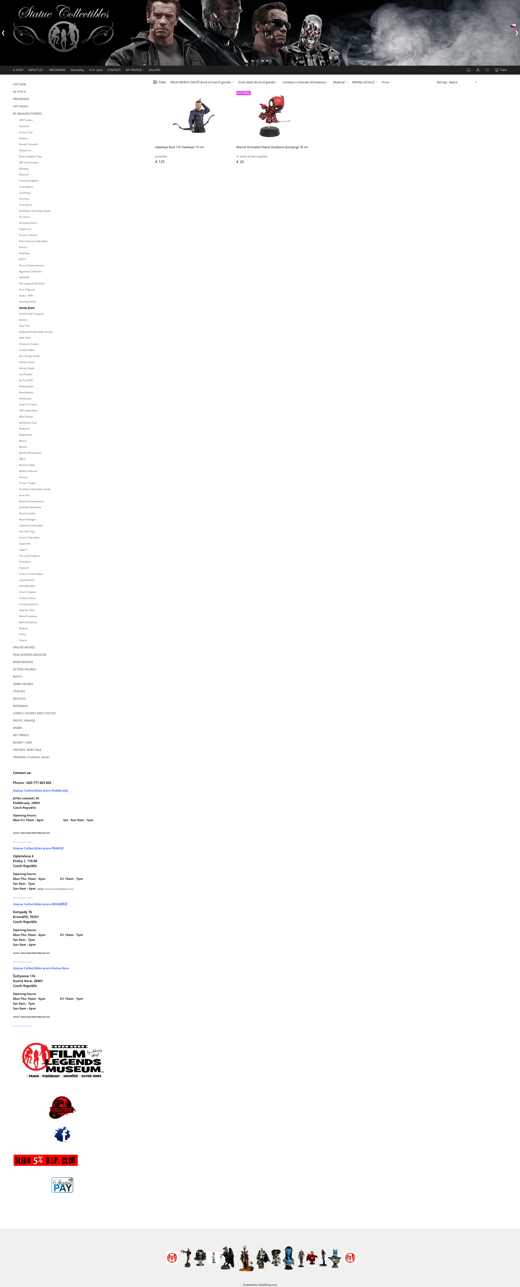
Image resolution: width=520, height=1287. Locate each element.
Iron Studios (25, 374)
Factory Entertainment (31, 265)
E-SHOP (18, 70)
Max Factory (26, 416)
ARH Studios (26, 120)
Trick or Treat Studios (31, 574)
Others (23, 640)
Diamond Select (28, 223)
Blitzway (23, 168)
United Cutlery (27, 598)
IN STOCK (19, 91)
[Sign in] (478, 69)
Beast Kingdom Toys (30, 156)
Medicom (24, 428)
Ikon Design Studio (29, 356)
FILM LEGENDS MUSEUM (29, 655)
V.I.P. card (95, 70)
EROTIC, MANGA (24, 720)
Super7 (23, 549)
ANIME (17, 728)
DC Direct (24, 217)
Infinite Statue (27, 362)
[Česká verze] (513, 26)
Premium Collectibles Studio (35, 489)
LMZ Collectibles (28, 410)
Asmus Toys (26, 132)
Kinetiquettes (26, 386)
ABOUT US (35, 70)
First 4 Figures (27, 289)
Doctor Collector (28, 235)
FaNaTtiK (24, 277)
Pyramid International (31, 501)
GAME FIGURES (23, 684)
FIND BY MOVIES (24, 647)
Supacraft (24, 543)
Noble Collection (28, 471)
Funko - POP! (26, 295)
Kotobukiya (25, 398)
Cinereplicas (26, 186)
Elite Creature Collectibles (33, 241)
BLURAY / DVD (22, 742)
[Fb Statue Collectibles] (62, 1134)
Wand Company (28, 616)
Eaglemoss (25, 229)
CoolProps (25, 193)
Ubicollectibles (27, 586)
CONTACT (114, 70)
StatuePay (77, 70)
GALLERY (154, 70)
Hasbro (23, 320)
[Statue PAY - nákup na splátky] (62, 1185)
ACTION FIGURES (24, 669)
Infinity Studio (26, 368)
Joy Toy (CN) (26, 380)
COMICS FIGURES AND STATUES (34, 713)
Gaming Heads (27, 301)
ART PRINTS (21, 735)
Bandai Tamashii (28, 144)
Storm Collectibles (29, 537)
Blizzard (23, 174)
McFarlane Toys (28, 422)
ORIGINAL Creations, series (31, 757)
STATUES (19, 691)
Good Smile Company (31, 313)
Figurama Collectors (30, 271)
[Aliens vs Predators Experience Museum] (62, 1108)
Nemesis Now (27, 465)
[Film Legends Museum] (62, 1060)
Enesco (23, 247)
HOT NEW (19, 84)
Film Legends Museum (31, 283)
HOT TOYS (25, 338)
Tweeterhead (26, 580)
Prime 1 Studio (27, 483)
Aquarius (24, 126)
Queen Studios (27, 513)
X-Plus (22, 634)
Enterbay (24, 253)
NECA (22, 459)
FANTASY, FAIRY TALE (27, 750)
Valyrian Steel (27, 610)
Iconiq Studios (27, 350)
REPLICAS (19, 698)
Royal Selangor (27, 519)
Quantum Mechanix (30, 507)
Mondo (23, 447)
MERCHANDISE (23, 662)
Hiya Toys (24, 325)
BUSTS (17, 676)
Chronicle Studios (29, 344)
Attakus (23, 138)
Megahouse (25, 434)
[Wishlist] (487, 70)
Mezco (23, 440)
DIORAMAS (20, 706)
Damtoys (24, 198)
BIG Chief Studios (29, 162)
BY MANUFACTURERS (27, 113)
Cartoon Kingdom (29, 180)
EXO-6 (22, 259)
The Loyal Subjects (29, 556)
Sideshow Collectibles (31, 525)
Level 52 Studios (28, 404)
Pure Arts (24, 495)
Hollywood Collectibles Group (35, 332)
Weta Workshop (28, 622)
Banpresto (25, 150)
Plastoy (23, 477)
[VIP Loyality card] (45, 1160)
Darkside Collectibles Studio (35, 211)
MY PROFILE (134, 70)
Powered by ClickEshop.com (260, 1285)
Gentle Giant (27, 307)
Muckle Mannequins (30, 452)
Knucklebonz (26, 392)
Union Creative (27, 592)
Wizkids (23, 628)
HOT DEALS (20, 106)
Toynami (24, 568)
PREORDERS (57, 70)
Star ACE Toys (27, 531)
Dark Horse (25, 205)
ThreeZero (25, 561)
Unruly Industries (28, 604)
